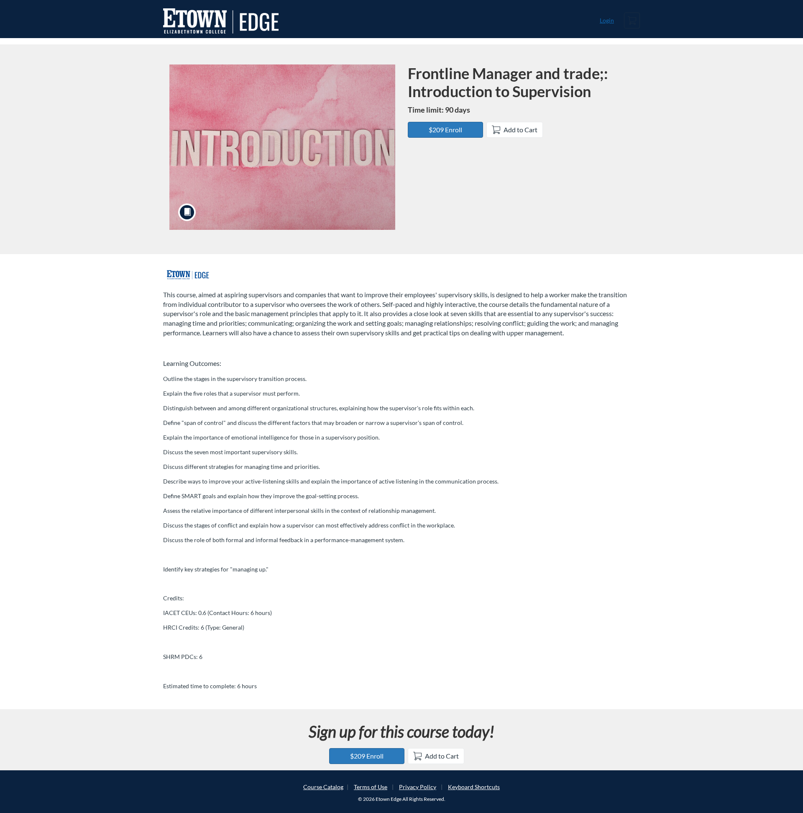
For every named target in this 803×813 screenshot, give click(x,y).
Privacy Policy (417, 786)
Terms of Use (370, 786)
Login (607, 20)
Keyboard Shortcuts (474, 786)
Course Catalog (323, 786)
